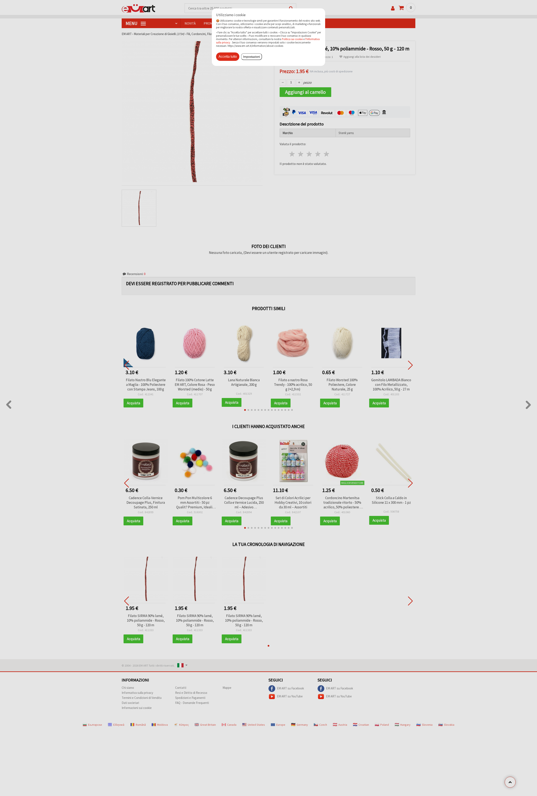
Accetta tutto (228, 56)
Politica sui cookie (292, 39)
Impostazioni (251, 56)
